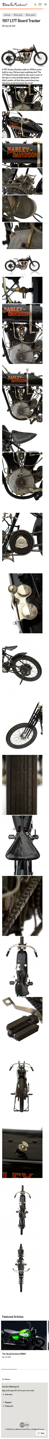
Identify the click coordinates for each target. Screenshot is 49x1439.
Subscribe (8, 1394)
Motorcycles (30, 15)
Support (8, 1402)
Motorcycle (18, 15)
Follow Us (9, 1406)
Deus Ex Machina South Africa (20, 1429)
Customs (7, 15)
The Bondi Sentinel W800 (14, 1353)
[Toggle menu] (45, 4)
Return (7, 1379)
